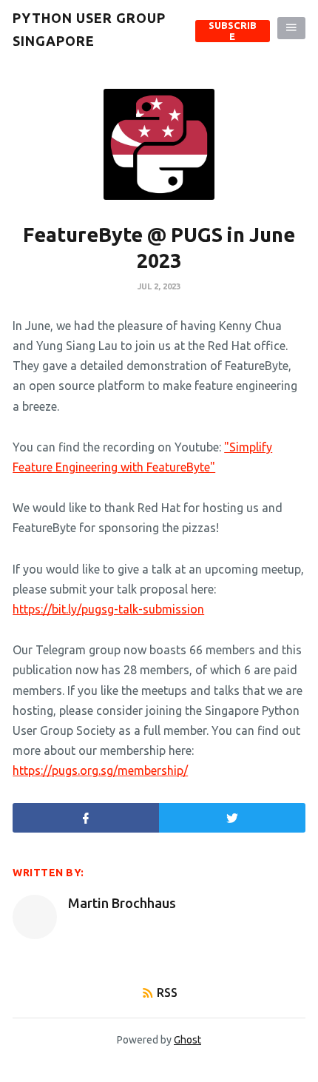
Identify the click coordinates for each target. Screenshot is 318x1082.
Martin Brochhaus (122, 902)
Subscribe (233, 30)
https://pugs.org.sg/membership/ (100, 770)
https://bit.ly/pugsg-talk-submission (108, 609)
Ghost (187, 1040)
